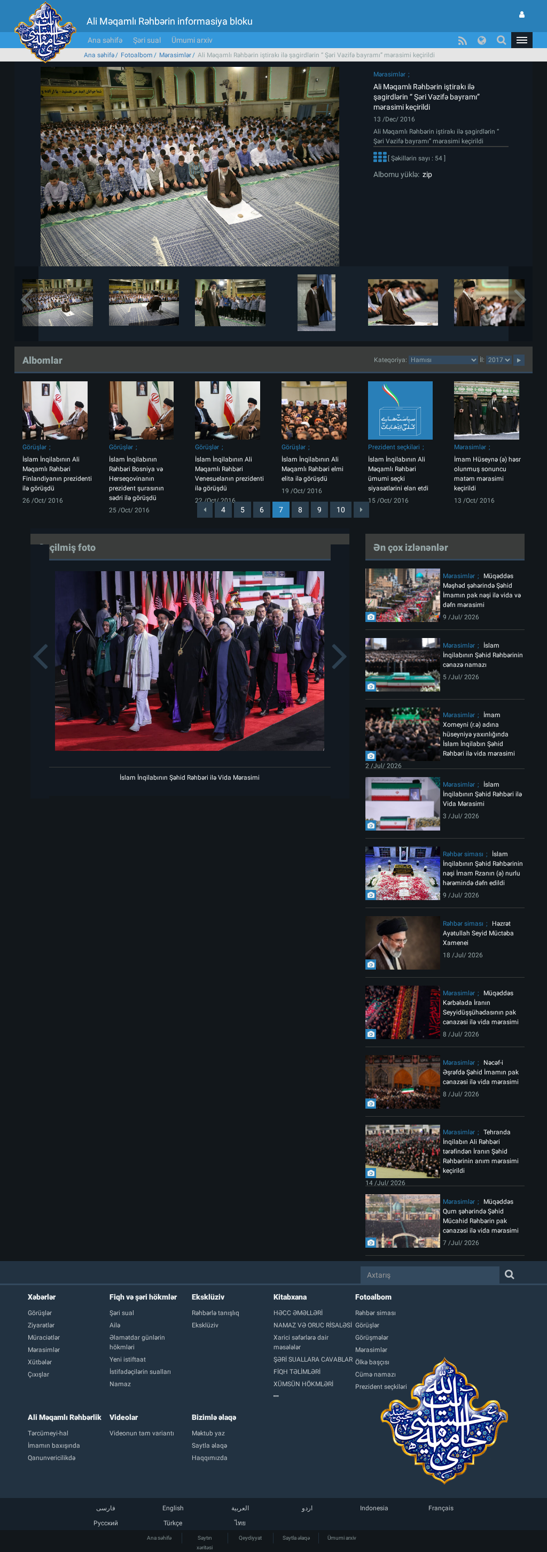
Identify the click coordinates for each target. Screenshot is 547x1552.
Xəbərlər (42, 1297)
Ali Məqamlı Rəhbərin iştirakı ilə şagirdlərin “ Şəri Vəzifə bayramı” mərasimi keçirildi (426, 96)
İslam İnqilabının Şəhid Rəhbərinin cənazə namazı (483, 655)
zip (425, 174)
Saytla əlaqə (296, 1538)
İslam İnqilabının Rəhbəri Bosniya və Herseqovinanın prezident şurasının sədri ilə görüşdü (136, 479)
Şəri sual (147, 40)
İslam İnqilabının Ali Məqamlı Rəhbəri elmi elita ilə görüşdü (312, 469)
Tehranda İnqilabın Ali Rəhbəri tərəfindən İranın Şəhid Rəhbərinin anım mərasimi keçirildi (481, 1151)
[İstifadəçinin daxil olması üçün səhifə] (522, 14)
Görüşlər (34, 447)
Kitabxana (290, 1297)
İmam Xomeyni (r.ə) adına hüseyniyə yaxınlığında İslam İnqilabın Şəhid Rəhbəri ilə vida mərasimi (479, 734)
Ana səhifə (105, 40)
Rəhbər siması (463, 854)
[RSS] (462, 40)
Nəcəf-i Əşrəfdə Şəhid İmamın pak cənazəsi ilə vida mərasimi (481, 1072)
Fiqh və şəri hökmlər (143, 1297)
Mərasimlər (175, 55)
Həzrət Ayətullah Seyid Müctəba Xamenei (478, 933)
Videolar (124, 1417)
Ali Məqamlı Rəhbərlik (64, 1417)
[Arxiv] (314, 1396)
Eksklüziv (208, 1297)
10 (341, 509)
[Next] (361, 510)
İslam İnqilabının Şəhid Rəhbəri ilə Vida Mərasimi (190, 777)
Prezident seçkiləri (394, 447)
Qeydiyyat (250, 1538)
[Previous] (205, 510)
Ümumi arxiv (192, 40)
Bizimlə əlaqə (214, 1417)
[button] (522, 40)
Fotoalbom (137, 55)
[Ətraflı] (379, 159)
